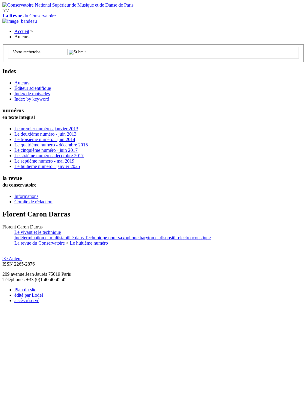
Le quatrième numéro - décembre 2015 (51, 144)
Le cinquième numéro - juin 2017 (46, 150)
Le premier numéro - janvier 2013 (46, 128)
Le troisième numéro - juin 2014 (44, 139)
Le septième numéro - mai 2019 (44, 160)
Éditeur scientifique (32, 88)
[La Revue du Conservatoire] (19, 21)
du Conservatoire (29, 15)
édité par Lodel (28, 295)
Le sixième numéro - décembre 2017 (49, 155)
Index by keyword (31, 99)
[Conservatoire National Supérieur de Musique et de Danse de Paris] (67, 4)
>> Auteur (12, 258)
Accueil (21, 31)
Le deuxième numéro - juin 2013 (45, 134)
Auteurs (21, 82)
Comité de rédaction (33, 201)
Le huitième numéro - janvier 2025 (47, 166)
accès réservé (26, 300)
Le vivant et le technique (112, 235)
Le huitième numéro (89, 243)
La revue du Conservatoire (39, 243)
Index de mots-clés (32, 93)
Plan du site (25, 289)
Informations (26, 196)
